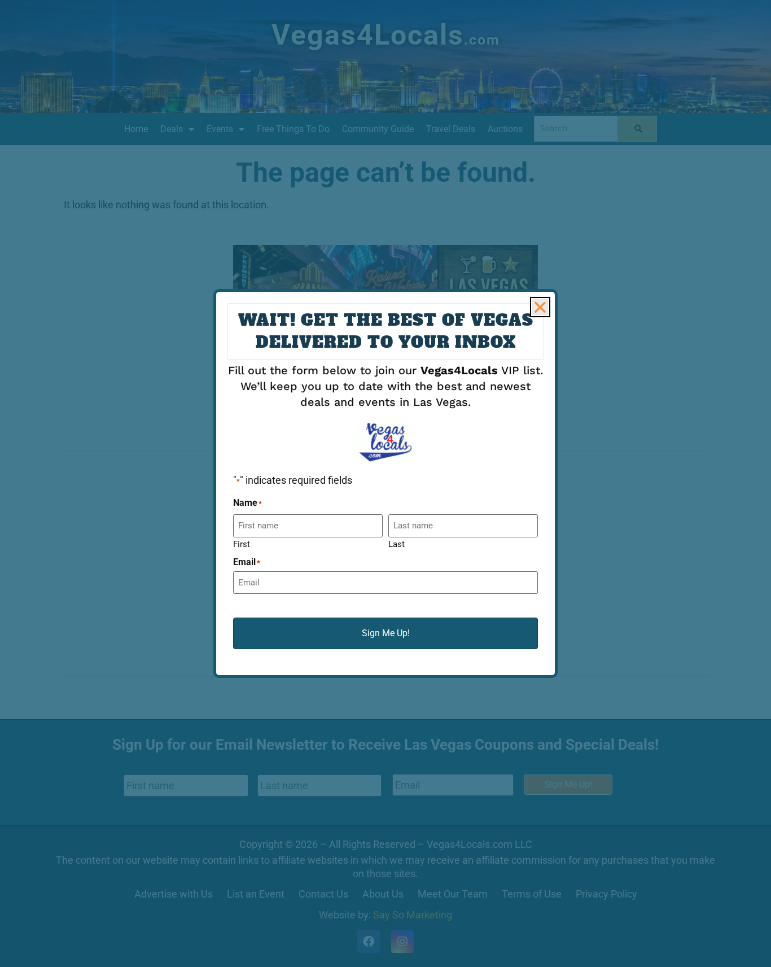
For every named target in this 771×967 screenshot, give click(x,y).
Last (396, 544)
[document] (385, 483)
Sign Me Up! (386, 633)
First (241, 544)
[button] (540, 307)
